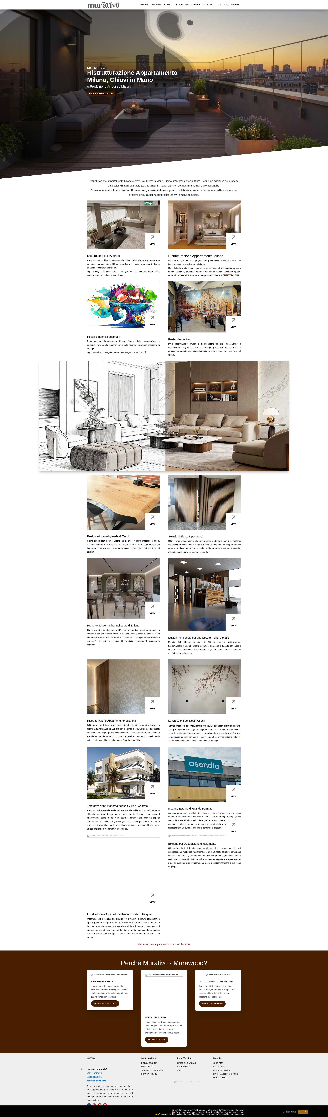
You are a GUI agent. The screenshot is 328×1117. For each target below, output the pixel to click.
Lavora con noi (221, 1070)
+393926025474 (94, 1073)
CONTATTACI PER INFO (212, 1004)
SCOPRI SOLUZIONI (156, 1039)
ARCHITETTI (207, 5)
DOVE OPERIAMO (192, 5)
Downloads (219, 1078)
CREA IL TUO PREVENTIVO (101, 94)
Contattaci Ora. (230, 275)
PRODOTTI (168, 5)
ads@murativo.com (96, 1081)
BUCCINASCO (183, 1067)
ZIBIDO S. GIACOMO (186, 1063)
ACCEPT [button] (302, 1112)
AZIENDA (144, 5)
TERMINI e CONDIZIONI (152, 1070)
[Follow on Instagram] (94, 1105)
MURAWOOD (156, 5)
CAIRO (180, 1070)
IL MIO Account (149, 1063)
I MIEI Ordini (147, 1067)
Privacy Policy (149, 1074)
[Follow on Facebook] (89, 1105)
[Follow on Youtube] (99, 1105)
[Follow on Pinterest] (105, 1105)
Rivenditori (223, 5)
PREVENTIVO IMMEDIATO (105, 1003)
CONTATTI (235, 5)
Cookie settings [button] (289, 1112)
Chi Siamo (218, 1063)
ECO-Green (219, 1067)
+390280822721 (94, 1077)
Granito (179, 5)
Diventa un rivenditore (225, 1074)
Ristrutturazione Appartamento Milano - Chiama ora (164, 944)
